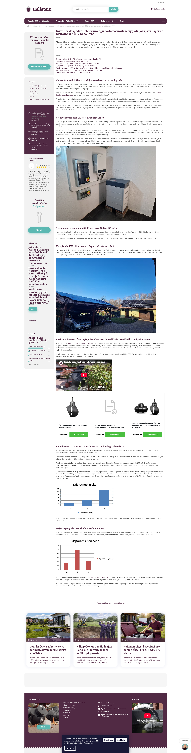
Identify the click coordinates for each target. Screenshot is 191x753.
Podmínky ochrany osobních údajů (74, 702)
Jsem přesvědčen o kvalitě (36, 347)
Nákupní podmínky (69, 705)
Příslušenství (33, 94)
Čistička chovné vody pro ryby (39, 99)
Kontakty (66, 715)
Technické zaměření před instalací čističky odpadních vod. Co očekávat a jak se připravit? (39, 296)
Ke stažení (66, 713)
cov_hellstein (105, 712)
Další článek (119, 603)
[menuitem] (38, 21)
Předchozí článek (103, 603)
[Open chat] (185, 748)
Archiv (33, 309)
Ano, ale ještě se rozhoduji (37, 350)
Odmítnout (108, 740)
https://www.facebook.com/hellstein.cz (113, 709)
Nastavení (70, 748)
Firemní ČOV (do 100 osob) (38, 88)
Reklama (66, 718)
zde (91, 743)
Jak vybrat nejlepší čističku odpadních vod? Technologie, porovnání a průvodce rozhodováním (38, 255)
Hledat (113, 9)
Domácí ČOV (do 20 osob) (38, 86)
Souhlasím (121, 740)
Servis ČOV (32, 91)
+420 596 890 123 (106, 706)
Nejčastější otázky (69, 708)
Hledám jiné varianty (35, 354)
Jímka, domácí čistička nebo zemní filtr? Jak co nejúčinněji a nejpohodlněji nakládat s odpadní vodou (38, 276)
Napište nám (67, 710)
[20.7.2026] (48, 627)
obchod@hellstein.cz (107, 703)
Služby (31, 96)
